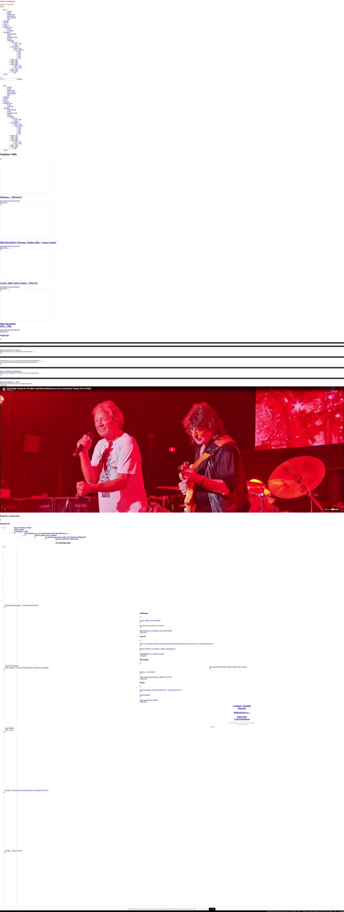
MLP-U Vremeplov (10, 39)
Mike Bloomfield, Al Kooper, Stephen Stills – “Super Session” (28, 242)
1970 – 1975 (18, 66)
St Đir (9, 29)
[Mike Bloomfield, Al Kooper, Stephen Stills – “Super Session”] (27, 238)
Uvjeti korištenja (242, 719)
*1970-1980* (14, 64)
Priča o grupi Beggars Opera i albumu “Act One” (156, 677)
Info (5, 9)
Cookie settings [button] (202, 909)
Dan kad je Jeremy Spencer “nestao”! (152, 625)
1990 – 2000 (14, 61)
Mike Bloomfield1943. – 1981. (7, 325)
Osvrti (5, 24)
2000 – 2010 (14, 59)
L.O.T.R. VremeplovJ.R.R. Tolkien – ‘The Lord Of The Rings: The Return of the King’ (27, 666)
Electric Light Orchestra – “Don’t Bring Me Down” (22, 605)
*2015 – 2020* (18, 50)
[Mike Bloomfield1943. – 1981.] (27, 320)
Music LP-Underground (7, 4)
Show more (4, 385)
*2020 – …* (14, 42)
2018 (19, 56)
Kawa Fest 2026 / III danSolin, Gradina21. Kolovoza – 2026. (22, 529)
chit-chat (6, 22)
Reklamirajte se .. (242, 712)
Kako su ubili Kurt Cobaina (149, 700)
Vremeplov (7, 32)
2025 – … (17, 45)
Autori (5, 74)
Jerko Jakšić (3, 201)
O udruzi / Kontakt (242, 706)
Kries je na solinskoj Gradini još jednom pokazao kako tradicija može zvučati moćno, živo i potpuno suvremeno (176, 643)
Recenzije (6, 25)
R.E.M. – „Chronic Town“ (13, 851)
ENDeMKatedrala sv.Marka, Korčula (152, 654)
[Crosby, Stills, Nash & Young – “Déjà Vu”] (27, 279)
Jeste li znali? (3, 357)
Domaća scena (8, 27)
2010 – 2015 (18, 48)
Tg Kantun (10, 30)
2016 (19, 53)
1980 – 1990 (14, 63)
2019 (19, 58)
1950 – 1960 (14, 71)
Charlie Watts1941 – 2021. (9, 729)
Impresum (242, 716)
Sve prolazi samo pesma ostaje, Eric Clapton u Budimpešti (65, 537)
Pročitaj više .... (4, 202)
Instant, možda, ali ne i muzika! (10, 350)
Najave (9, 13)
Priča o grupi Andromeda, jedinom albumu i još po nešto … (228, 667)
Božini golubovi (145, 695)
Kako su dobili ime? (5, 367)
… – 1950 (13, 72)
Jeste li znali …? (11, 16)
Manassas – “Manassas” (11, 197)
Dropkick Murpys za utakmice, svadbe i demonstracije (157, 649)
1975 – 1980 (18, 67)
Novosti (9, 11)
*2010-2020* (14, 46)
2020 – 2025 (18, 43)
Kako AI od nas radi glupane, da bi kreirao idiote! (156, 630)
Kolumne (6, 21)
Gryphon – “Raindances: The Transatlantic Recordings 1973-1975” (27, 790)
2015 (19, 51)
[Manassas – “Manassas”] (27, 193)
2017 (19, 54)
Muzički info (10, 14)
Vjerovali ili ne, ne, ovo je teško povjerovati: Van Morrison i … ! (21, 361)
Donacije (242, 708)
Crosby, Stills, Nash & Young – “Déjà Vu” (19, 283)
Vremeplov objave (12, 37)
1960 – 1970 (14, 69)
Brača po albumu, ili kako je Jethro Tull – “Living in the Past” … (161, 690)
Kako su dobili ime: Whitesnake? (11, 371)
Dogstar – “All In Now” (147, 672)
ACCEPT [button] (212, 909)
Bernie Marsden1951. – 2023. (9, 382)
